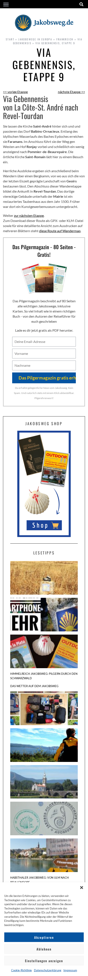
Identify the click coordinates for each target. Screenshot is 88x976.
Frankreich (64, 39)
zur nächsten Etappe (29, 215)
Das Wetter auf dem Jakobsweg (34, 686)
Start (10, 39)
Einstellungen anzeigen (44, 960)
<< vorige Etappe (15, 92)
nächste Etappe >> (71, 92)
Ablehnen (44, 949)
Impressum (70, 970)
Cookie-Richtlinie (21, 970)
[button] (81, 887)
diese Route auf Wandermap (60, 231)
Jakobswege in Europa (35, 39)
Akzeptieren (44, 937)
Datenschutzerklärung (47, 970)
